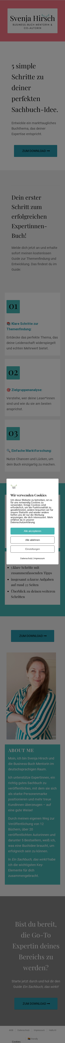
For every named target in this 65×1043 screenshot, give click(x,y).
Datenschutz (26, 558)
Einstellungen (32, 549)
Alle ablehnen (32, 540)
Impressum (39, 558)
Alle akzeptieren (32, 531)
